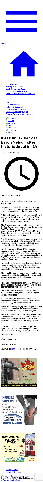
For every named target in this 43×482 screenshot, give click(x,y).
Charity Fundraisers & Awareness (20, 93)
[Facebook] (11, 118)
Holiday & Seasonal (14, 86)
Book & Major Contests (16, 89)
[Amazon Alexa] (9, 132)
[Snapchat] (11, 125)
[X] (10, 120)
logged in (15, 349)
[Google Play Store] (15, 130)
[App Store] (11, 128)
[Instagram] (11, 123)
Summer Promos (13, 84)
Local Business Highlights (17, 91)
